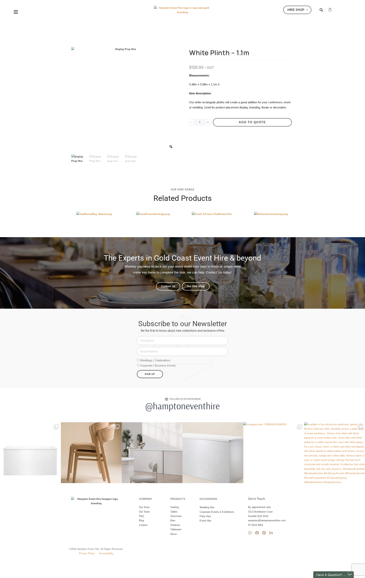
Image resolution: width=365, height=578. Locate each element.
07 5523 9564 (255, 525)
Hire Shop (295, 9)
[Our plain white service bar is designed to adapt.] (30, 452)
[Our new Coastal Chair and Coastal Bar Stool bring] (91, 452)
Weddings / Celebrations (155, 360)
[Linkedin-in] (271, 533)
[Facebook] (257, 533)
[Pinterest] (264, 533)
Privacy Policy (87, 553)
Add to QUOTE (252, 122)
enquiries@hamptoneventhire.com (267, 520)
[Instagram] (250, 533)
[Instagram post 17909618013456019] (273, 452)
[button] (15, 12)
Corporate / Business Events (158, 365)
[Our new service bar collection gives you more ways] (152, 452)
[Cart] (330, 9)
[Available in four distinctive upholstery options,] (334, 452)
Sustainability (106, 553)
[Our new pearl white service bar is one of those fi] (212, 452)
